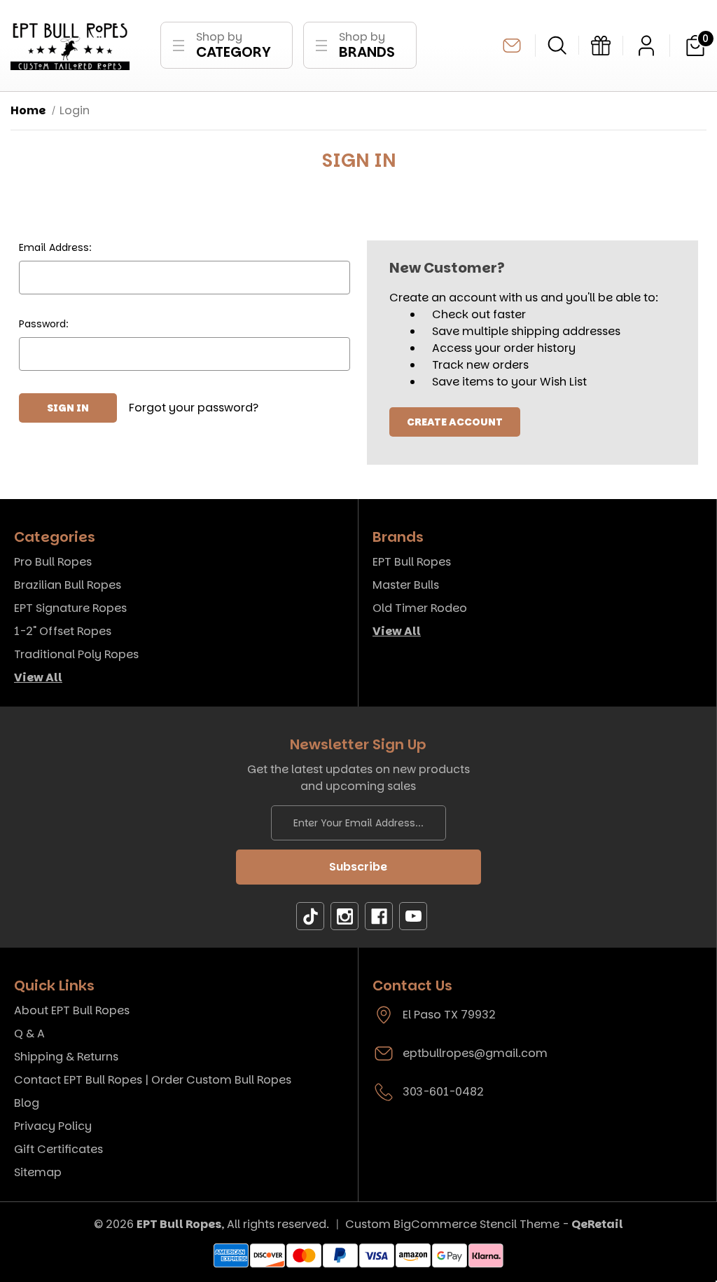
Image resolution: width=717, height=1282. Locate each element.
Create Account (455, 422)
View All (38, 677)
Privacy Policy (53, 1126)
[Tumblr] (310, 916)
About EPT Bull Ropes (72, 1010)
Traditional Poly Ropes (76, 654)
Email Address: (55, 247)
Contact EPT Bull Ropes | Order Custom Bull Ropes (152, 1080)
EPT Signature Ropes (70, 608)
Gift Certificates (58, 1149)
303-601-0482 (443, 1092)
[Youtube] (413, 916)
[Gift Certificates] (601, 45)
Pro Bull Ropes (53, 562)
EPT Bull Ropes (412, 562)
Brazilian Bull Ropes (67, 585)
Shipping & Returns (66, 1057)
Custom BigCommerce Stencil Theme (452, 1224)
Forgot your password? (193, 408)
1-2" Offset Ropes (62, 631)
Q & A (29, 1033)
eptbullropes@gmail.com (512, 45)
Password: (44, 324)
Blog (26, 1103)
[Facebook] (379, 916)
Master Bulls (406, 585)
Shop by (233, 45)
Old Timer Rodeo (420, 608)
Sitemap (38, 1172)
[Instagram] (344, 916)
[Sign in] (646, 45)
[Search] (557, 45)
